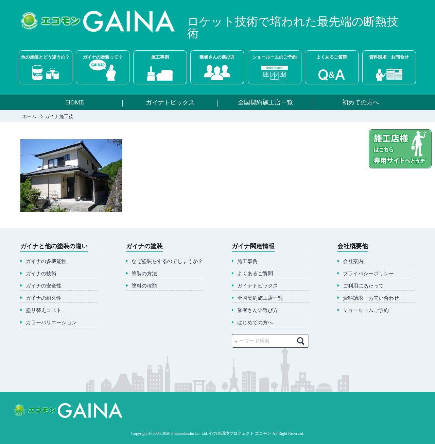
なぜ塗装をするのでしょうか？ (167, 261)
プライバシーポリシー (368, 273)
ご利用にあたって (363, 286)
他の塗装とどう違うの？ (45, 57)
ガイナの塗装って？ (103, 57)
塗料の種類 (144, 286)
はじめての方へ (255, 322)
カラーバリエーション (51, 322)
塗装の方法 (144, 273)
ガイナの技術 (41, 273)
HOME (75, 103)
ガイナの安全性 (44, 286)
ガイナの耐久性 (44, 298)
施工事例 (160, 57)
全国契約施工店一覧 (265, 103)
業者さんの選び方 (217, 57)
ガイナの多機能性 (46, 261)
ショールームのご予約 (275, 57)
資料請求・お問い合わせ (371, 298)
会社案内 (353, 261)
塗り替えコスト (44, 310)
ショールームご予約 (366, 310)
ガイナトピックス (170, 103)
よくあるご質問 (331, 57)
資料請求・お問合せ (389, 57)
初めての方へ (360, 103)
